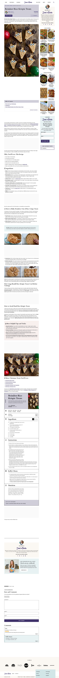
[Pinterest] (18, 556)
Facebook (26, 390)
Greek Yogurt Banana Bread (51, 99)
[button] (8, 406)
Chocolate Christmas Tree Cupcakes (12, 385)
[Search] (54, 2)
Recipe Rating (6, 596)
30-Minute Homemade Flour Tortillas (43, 112)
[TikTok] (23, 556)
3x (36, 419)
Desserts (11, 5)
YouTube (47, 673)
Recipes (8, 5)
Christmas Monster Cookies (10, 382)
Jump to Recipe (9, 15)
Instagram (6, 391)
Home (6, 2)
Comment (6, 599)
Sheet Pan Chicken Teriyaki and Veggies (43, 41)
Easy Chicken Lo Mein (44, 69)
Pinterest (33, 390)
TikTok (29, 390)
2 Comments (35, 15)
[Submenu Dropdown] (14, 2)
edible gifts (25, 164)
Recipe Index (12, 2)
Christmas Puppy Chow (9, 380)
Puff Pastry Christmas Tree (10, 386)
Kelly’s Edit (38, 2)
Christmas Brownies (9, 383)
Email (5, 615)
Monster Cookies (43, 98)
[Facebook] (22, 556)
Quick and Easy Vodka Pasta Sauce (51, 69)
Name (5, 611)
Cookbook (18, 2)
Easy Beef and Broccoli (44, 85)
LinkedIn (47, 675)
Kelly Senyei (11, 11)
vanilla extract (18, 178)
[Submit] (42, 148)
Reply (36, 633)
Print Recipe (36, 415)
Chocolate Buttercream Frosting (51, 85)
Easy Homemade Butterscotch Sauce (51, 112)
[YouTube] (25, 556)
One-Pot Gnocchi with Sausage (51, 41)
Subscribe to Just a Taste (14, 388)
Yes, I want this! (45, 141)
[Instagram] (20, 556)
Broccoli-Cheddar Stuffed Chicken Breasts (43, 55)
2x (35, 419)
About (44, 2)
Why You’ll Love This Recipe (10, 103)
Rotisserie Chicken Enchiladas (51, 55)
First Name (43, 132)
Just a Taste (7, 673)
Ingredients (7, 105)
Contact (49, 2)
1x (33, 419)
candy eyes (17, 188)
